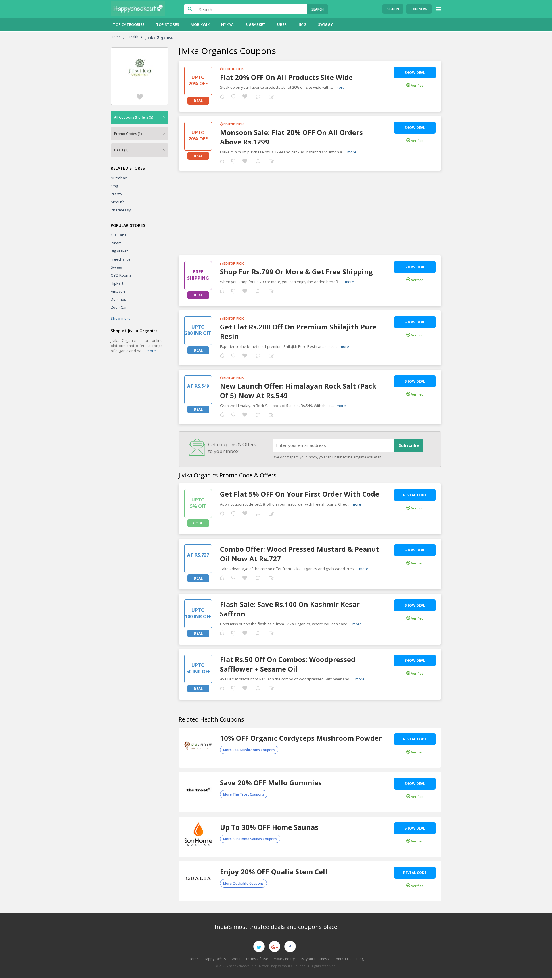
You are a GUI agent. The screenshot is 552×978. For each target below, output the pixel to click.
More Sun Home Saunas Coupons (250, 838)
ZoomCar (119, 307)
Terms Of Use (257, 958)
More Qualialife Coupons (243, 883)
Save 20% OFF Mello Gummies (271, 782)
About (236, 958)
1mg (302, 24)
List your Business (314, 958)
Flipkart (117, 283)
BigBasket (255, 24)
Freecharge (121, 259)
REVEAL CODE (415, 495)
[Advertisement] (310, 211)
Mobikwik (200, 24)
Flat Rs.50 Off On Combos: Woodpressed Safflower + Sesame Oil (287, 664)
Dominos (118, 299)
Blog (360, 958)
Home (194, 958)
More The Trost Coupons (243, 794)
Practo (116, 193)
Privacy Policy (284, 958)
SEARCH (317, 9)
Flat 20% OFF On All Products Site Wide (286, 77)
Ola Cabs (118, 235)
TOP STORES (167, 24)
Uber (282, 24)
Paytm (116, 243)
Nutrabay (119, 177)
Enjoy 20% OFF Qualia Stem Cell (273, 871)
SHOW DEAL (415, 72)
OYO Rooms (121, 275)
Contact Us (342, 958)
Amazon (118, 291)
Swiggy (325, 24)
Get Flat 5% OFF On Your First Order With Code (299, 494)
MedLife (118, 202)
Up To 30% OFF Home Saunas (269, 827)
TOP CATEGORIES (129, 24)
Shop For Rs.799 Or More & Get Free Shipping (296, 271)
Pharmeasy (121, 210)
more (151, 350)
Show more (121, 318)
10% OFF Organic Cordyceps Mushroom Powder (301, 738)
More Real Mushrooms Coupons (249, 749)
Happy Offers (215, 958)
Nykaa (227, 24)
